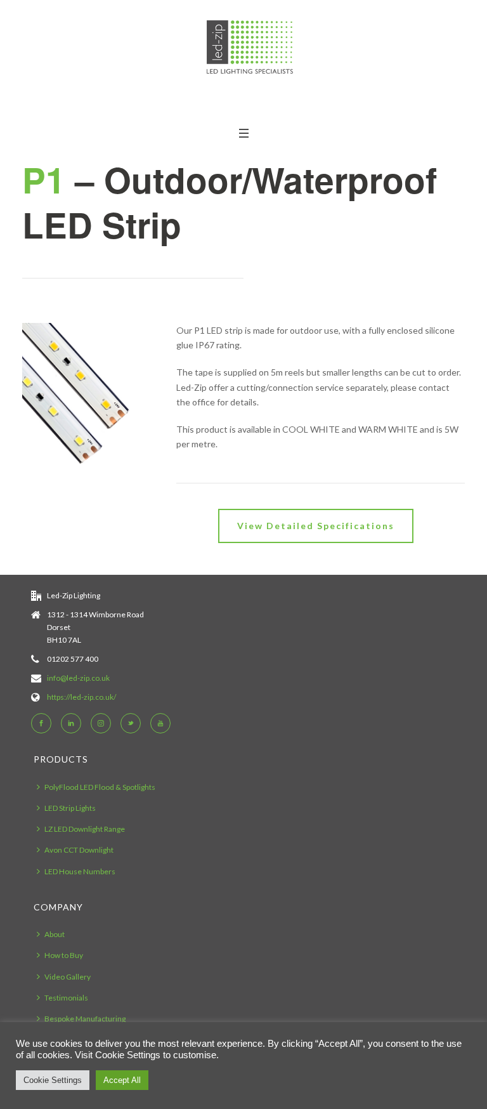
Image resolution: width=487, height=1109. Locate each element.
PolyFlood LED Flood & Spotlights (99, 787)
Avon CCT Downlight (79, 850)
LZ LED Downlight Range (84, 829)
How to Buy (63, 955)
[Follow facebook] (41, 723)
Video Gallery (67, 976)
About (54, 934)
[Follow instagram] (101, 723)
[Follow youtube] (160, 723)
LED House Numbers (79, 871)
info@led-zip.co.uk (78, 678)
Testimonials (66, 997)
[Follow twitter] (130, 723)
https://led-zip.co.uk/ (81, 697)
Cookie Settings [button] (52, 1080)
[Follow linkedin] (71, 723)
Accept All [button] (122, 1080)
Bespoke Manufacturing (85, 1018)
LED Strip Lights (70, 808)
